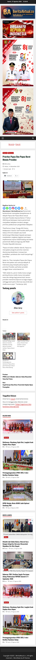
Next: (18, 384)
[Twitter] (10, 208)
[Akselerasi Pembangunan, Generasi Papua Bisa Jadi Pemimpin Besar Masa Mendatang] (9, 356)
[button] (3, 138)
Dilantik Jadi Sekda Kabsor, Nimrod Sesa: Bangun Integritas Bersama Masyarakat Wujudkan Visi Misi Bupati (16, 544)
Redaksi (6, 548)
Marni (5, 581)
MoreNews (17, 658)
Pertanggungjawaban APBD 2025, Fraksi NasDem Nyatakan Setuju (15, 474)
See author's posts (18, 313)
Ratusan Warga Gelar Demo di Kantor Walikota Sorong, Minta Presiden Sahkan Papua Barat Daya (9, 345)
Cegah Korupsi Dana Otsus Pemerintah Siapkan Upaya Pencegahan (23, 343)
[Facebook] (4, 208)
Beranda (11, 144)
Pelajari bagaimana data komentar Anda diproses (17, 405)
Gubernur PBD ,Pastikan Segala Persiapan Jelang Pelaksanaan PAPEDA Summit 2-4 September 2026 (16, 576)
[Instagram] (13, 208)
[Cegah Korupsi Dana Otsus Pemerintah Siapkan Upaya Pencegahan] (23, 336)
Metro (6, 537)
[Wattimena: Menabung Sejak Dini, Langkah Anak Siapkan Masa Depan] (18, 429)
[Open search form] (33, 138)
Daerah (18, 144)
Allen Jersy (7, 164)
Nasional (10, 153)
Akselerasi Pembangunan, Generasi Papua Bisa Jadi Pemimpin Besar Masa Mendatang (9, 364)
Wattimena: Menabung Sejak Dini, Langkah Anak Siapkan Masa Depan (18, 443)
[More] (22, 208)
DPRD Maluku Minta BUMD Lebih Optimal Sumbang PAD (16, 504)
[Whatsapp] (7, 208)
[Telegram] (16, 208)
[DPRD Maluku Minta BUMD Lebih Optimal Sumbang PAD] (18, 490)
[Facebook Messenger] (19, 208)
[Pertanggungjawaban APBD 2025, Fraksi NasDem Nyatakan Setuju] (18, 460)
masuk (13, 399)
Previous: (17, 376)
